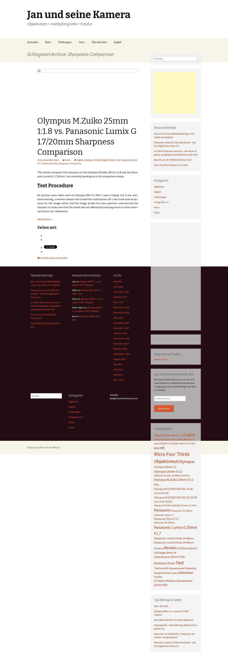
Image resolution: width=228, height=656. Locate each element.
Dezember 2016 (121, 307)
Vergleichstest (163, 573)
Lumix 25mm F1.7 (162, 443)
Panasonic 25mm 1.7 (164, 514)
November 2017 (121, 291)
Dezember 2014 (121, 343)
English (117, 42)
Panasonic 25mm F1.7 (166, 519)
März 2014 (118, 379)
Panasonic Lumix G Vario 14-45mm (174, 542)
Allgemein (159, 186)
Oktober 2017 (120, 297)
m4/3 (192, 443)
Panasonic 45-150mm (164, 522)
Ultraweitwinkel (176, 568)
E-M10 (181, 435)
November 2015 (121, 328)
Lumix (172, 439)
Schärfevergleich (186, 548)
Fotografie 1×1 (161, 202)
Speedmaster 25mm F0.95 (169, 557)
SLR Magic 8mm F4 (165, 552)
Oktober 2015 (120, 333)
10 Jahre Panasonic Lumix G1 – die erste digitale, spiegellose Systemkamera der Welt (46, 306)
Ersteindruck (161, 439)
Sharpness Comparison (70, 163)
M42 (156, 448)
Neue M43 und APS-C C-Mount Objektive (173, 619)
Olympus (186, 461)
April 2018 (118, 286)
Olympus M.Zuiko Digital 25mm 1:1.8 (102, 159)
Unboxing (190, 568)
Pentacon (159, 548)
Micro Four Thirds (172, 454)
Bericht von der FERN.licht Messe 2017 (173, 159)
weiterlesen (45, 219)
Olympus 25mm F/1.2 (168, 472)
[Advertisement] (175, 93)
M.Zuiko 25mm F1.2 (180, 443)
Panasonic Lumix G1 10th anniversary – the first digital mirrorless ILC (45, 294)
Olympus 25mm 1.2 (165, 467)
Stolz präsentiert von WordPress (43, 447)
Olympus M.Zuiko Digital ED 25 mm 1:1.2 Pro (175, 505)
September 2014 (121, 353)
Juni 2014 (118, 369)
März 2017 (118, 302)
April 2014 (118, 374)
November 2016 (121, 312)
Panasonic (162, 510)
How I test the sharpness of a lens (171, 164)
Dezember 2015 (121, 322)
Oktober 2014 (120, 348)
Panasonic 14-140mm (182, 510)
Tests (82, 42)
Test (180, 563)
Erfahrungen (64, 42)
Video (175, 573)
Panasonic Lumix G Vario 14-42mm (174, 538)
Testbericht (161, 568)
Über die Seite (99, 42)
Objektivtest (166, 461)
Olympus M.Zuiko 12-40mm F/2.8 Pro (172, 475)
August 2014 (119, 359)
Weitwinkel (185, 573)
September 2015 (121, 338)
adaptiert (159, 435)
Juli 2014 (117, 364)
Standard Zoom (164, 563)
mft (161, 448)
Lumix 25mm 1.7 (185, 439)
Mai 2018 (117, 281)
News (48, 42)
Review (53, 163)
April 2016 (118, 317)
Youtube (158, 576)
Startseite (32, 42)
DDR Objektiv (172, 435)
